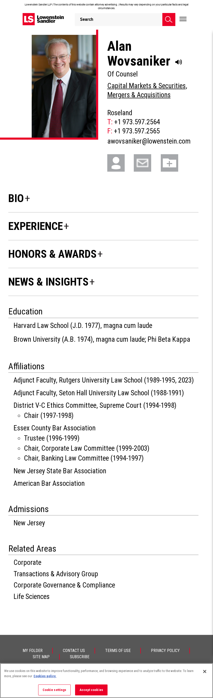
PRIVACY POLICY (165, 650)
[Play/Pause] (179, 62)
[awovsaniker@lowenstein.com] (146, 162)
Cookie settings (54, 690)
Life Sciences (32, 596)
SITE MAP (41, 656)
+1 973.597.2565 (137, 131)
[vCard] (119, 162)
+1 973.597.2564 (137, 122)
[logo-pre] (43, 19)
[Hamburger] (183, 19)
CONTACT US (74, 650)
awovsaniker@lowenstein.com (149, 141)
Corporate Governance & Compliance (64, 585)
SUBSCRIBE (79, 656)
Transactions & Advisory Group (56, 574)
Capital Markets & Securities (146, 86)
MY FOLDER (33, 650)
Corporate (27, 562)
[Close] (204, 671)
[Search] (168, 19)
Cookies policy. (45, 676)
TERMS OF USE (118, 650)
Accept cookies (91, 690)
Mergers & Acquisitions (139, 95)
